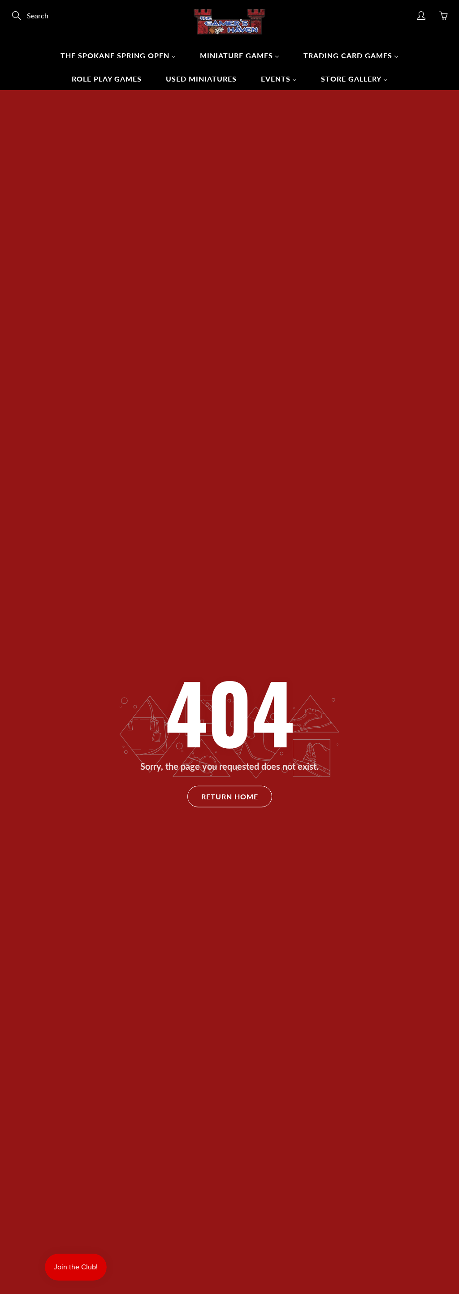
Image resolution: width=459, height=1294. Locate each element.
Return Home (229, 796)
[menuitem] (118, 55)
